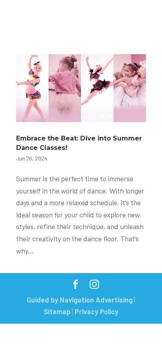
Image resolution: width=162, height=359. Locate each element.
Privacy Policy (96, 311)
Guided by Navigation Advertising (80, 299)
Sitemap (57, 311)
